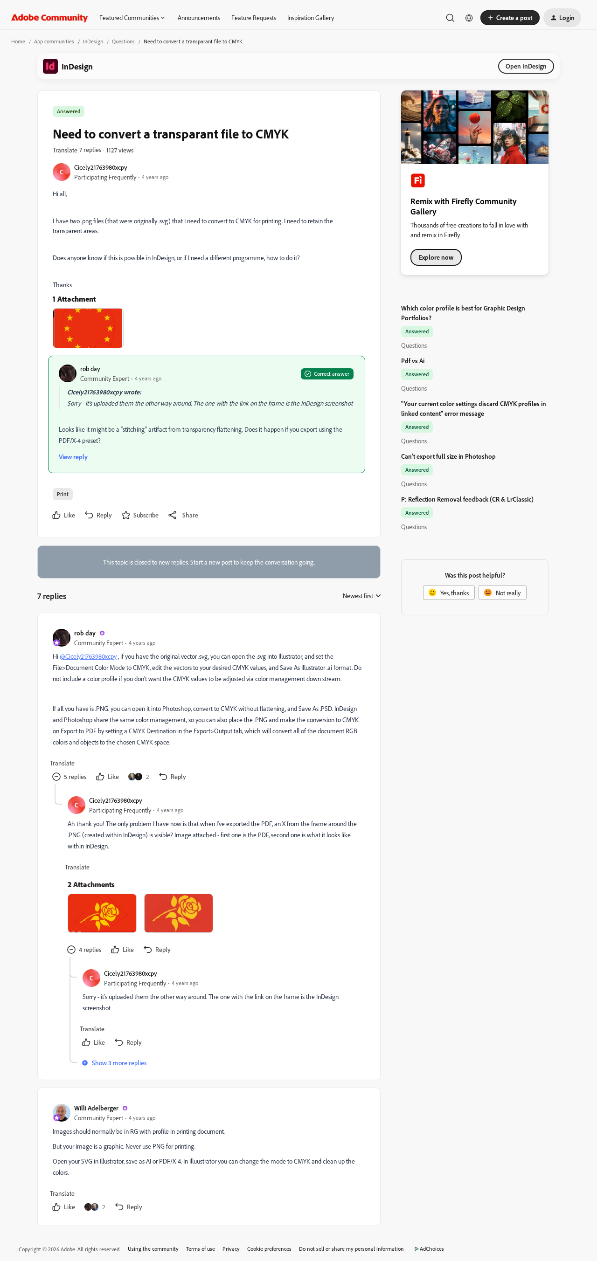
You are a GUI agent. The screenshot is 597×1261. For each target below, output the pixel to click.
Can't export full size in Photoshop (448, 456)
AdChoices (432, 1248)
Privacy (231, 1248)
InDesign (93, 41)
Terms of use (200, 1248)
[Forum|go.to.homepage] (49, 17)
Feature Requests (253, 17)
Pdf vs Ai (412, 361)
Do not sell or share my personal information (351, 1248)
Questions (123, 41)
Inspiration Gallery (310, 17)
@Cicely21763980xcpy (88, 656)
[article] (208, 706)
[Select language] (469, 17)
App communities (54, 41)
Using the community (153, 1248)
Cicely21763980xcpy (100, 167)
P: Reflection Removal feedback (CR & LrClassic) (467, 499)
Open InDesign (526, 66)
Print (63, 493)
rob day (90, 368)
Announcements (199, 17)
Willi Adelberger (96, 1108)
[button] (510, 17)
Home (18, 41)
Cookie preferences (269, 1248)
